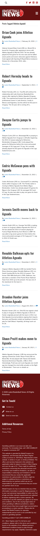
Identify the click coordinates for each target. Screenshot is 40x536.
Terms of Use (6, 429)
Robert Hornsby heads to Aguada (17, 78)
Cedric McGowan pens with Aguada (18, 168)
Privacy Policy (6, 432)
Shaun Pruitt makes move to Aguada (19, 340)
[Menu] (36, 13)
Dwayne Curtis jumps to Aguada (16, 122)
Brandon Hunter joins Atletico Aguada (15, 299)
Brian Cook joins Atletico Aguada (17, 34)
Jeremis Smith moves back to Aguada (20, 211)
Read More (6, 64)
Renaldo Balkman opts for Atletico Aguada (18, 255)
